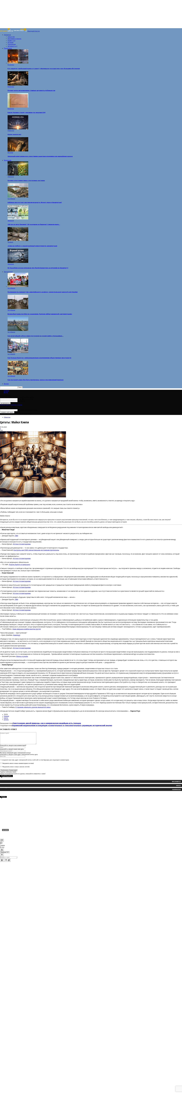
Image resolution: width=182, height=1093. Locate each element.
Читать (178, 785)
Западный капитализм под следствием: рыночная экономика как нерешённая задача (40, 156)
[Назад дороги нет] (18, 129)
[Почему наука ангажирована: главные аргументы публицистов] (18, 85)
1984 (16, 536)
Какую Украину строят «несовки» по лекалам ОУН (26, 112)
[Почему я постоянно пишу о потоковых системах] (18, 175)
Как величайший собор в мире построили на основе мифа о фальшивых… (36, 336)
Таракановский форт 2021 (13, 833)
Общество (11, 37)
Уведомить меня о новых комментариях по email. (18, 763)
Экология (7, 160)
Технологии (12, 44)
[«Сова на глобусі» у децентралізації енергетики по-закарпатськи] (18, 240)
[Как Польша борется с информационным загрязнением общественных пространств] (18, 352)
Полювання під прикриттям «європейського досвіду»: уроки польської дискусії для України (43, 292)
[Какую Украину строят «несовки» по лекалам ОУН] (18, 107)
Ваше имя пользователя (25, 399)
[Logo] (7, 31)
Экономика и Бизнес (14, 39)
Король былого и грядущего (19, 564)
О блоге (6, 390)
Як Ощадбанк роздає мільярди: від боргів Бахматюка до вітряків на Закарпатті (38, 268)
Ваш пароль (21, 401)
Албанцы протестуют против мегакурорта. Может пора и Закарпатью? (35, 202)
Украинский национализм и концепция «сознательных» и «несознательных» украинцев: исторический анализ (62, 725)
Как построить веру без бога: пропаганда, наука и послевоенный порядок (36, 380)
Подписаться (176, 789)
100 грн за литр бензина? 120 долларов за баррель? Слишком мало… (34, 224)
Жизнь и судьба (22, 656)
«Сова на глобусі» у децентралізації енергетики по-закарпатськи (32, 246)
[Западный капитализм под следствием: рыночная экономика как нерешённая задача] (18, 151)
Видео (6, 384)
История (10, 42)
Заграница (8, 272)
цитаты (6, 719)
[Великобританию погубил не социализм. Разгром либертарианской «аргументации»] (18, 308)
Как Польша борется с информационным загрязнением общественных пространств (39, 358)
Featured (6, 716)
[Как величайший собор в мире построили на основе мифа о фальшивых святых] (18, 330)
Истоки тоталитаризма (22, 544)
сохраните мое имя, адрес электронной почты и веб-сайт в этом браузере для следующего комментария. (35, 760)
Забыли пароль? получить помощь (11, 405)
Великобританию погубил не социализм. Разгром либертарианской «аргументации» (40, 314)
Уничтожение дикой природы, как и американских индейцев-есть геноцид (47, 723)
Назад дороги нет (14, 134)
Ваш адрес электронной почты (27, 410)
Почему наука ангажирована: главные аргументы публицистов (31, 90)
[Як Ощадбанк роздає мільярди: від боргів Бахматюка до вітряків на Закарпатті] (18, 262)
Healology (16, 635)
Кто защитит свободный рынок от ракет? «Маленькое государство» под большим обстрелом (44, 68)
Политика (8, 48)
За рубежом (11, 198)
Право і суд (11, 40)
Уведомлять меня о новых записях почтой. (16, 767)
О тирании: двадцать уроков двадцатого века (32, 707)
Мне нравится (176, 781)
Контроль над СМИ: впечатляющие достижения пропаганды (36, 550)
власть (6, 718)
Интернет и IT (12, 46)
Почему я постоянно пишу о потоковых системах (26, 180)
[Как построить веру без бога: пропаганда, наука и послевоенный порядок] (18, 374)
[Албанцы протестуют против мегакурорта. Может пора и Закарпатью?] (18, 197)
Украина (7, 35)
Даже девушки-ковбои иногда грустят (26, 629)
